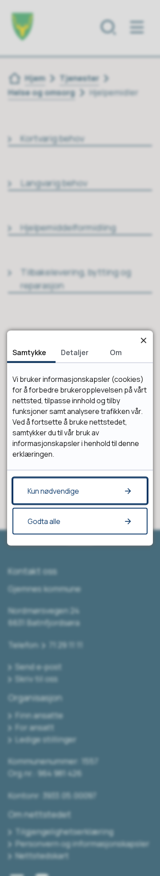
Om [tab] (116, 352)
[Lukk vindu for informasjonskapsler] (143, 340)
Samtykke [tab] (29, 352)
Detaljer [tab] (74, 352)
